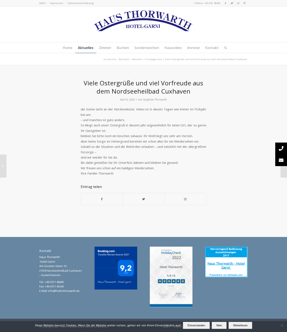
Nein (219, 325)
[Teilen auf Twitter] (144, 199)
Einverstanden (196, 325)
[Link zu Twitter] (232, 3)
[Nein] (282, 325)
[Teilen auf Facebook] (102, 199)
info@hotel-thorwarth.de (64, 291)
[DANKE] (3, 166)
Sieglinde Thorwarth (155, 99)
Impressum (56, 3)
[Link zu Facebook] (225, 3)
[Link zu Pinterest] (244, 3)
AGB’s (42, 3)
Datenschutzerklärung (81, 3)
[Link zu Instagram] (238, 3)
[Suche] (224, 47)
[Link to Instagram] (185, 199)
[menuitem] (43, 3)
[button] (281, 160)
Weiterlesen (240, 325)
